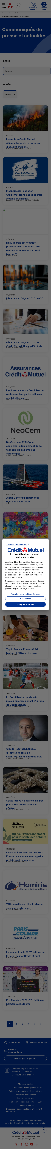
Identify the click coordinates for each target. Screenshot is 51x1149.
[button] (25, 604)
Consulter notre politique (25, 594)
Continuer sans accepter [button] (16, 544)
